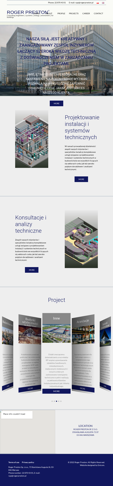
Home (36, 13)
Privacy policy (28, 462)
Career (86, 13)
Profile (61, 13)
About (49, 13)
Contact (98, 13)
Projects (73, 13)
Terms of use (13, 462)
